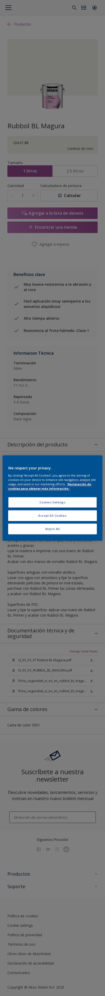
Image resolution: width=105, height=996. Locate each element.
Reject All (52, 529)
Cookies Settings (52, 502)
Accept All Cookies (52, 515)
